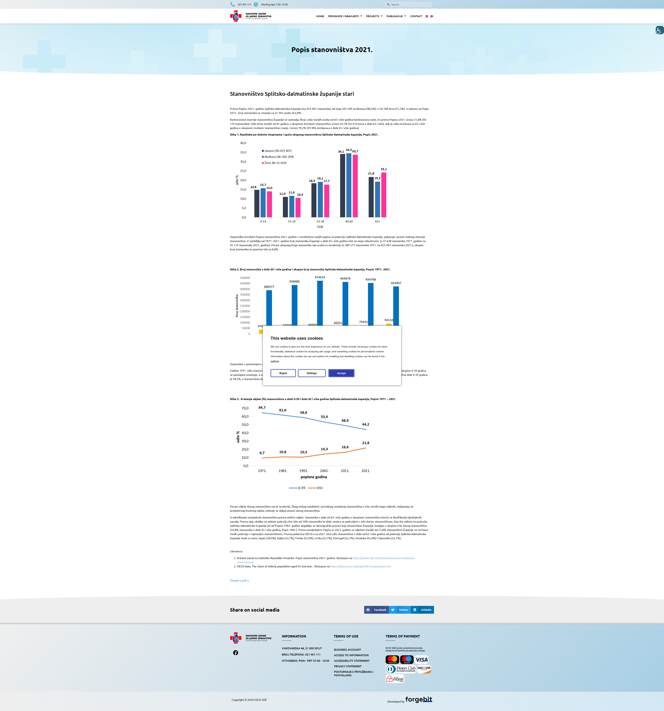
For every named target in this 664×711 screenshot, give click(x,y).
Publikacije (395, 16)
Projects (372, 16)
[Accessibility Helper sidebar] (660, 30)
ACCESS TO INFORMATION (351, 655)
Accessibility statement (352, 660)
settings (275, 361)
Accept (341, 372)
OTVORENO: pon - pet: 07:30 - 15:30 (305, 660)
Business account (347, 649)
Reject (283, 372)
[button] (376, 610)
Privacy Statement (348, 666)
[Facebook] (235, 652)
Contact (416, 16)
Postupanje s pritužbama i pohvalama (354, 673)
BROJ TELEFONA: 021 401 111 (301, 654)
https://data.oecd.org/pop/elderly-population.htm (360, 566)
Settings (312, 372)
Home (320, 16)
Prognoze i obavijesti (343, 16)
